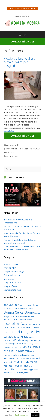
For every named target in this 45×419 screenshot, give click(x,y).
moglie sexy (30, 358)
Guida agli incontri (12, 275)
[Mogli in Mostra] (22, 22)
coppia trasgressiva (26, 308)
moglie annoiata (30, 341)
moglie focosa (34, 344)
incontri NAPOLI (28, 324)
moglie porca (9, 358)
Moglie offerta (10, 286)
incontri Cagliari (16, 317)
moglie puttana (20, 358)
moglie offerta (17, 355)
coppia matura (14, 308)
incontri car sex (28, 316)
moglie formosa (9, 347)
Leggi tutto (9, 130)
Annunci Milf (12, 145)
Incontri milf (9, 278)
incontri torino (28, 328)
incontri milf (12, 323)
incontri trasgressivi (24, 331)
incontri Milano (26, 319)
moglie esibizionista (19, 343)
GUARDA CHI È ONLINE (22, 41)
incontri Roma (16, 327)
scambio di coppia (27, 370)
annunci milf (11, 304)
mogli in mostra (22, 365)
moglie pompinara (31, 355)
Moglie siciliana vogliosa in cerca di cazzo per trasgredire (21, 62)
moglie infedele (32, 346)
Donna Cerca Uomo (19, 312)
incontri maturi (12, 319)
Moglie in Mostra (16, 351)
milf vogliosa (26, 148)
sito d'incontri (14, 373)
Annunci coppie (11, 264)
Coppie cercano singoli (14, 271)
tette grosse (24, 373)
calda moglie (35, 305)
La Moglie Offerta (15, 336)
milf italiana (18, 340)
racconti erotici (12, 369)
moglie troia (21, 362)
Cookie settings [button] (21, 415)
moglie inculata (19, 347)
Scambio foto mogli (13, 289)
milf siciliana (12, 148)
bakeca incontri (25, 305)
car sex (6, 308)
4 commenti (12, 156)
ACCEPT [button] (35, 415)
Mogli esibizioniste (12, 282)
